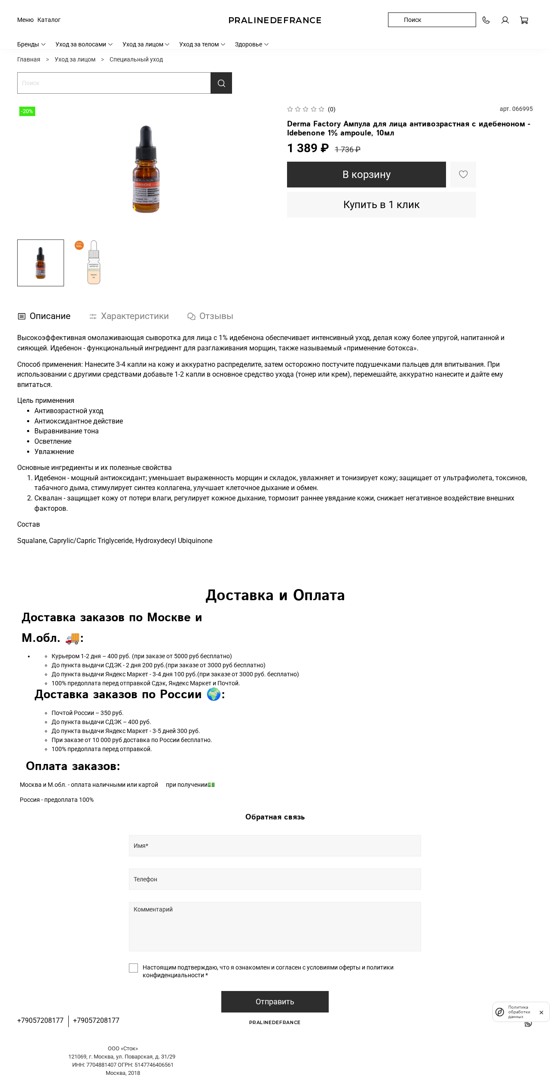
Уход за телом (199, 44)
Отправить (275, 1001)
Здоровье (248, 44)
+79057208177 (40, 1020)
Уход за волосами (80, 44)
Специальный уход (136, 59)
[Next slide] (263, 169)
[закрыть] (541, 1011)
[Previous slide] (29, 169)
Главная (28, 59)
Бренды (28, 44)
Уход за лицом (142, 44)
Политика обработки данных (519, 1012)
